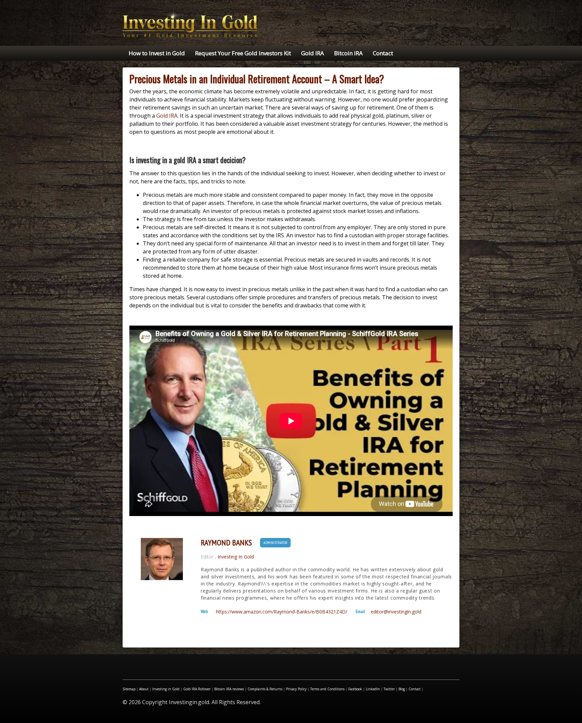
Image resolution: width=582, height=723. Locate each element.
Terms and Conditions (327, 689)
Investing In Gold (236, 556)
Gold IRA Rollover (197, 689)
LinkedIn (373, 689)
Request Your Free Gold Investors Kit (243, 53)
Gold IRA (312, 53)
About (144, 689)
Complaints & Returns (265, 689)
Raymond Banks (226, 543)
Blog (401, 689)
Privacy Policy (296, 689)
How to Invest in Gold (157, 53)
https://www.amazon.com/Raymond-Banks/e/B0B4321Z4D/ (281, 611)
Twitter (389, 689)
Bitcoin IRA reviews (229, 689)
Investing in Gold (166, 689)
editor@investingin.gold (396, 611)
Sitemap (129, 689)
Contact (383, 53)
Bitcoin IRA (348, 53)
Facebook (355, 689)
